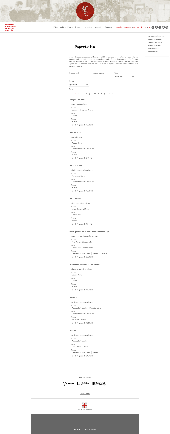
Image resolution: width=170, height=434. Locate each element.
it (149, 27)
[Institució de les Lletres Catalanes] (91, 384)
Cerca (71, 89)
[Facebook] (159, 27)
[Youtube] (166, 27)
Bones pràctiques (155, 39)
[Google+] (163, 27)
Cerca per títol (74, 73)
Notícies (88, 27)
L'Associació (58, 27)
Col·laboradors (85, 394)
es (138, 27)
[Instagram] (156, 27)
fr (141, 27)
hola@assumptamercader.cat (82, 302)
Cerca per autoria (97, 73)
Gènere (71, 81)
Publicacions (153, 49)
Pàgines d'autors (74, 27)
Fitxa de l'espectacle (78, 125)
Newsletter (127, 27)
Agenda (98, 27)
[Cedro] (68, 384)
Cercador (119, 27)
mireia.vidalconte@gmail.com (82, 170)
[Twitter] (152, 27)
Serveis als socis (155, 42)
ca (134, 27)
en (145, 27)
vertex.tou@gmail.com (79, 104)
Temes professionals (156, 36)
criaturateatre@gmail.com (80, 203)
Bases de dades (154, 45)
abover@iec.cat (76, 137)
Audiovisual (153, 52)
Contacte (108, 27)
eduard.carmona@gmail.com (81, 269)
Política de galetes (90, 429)
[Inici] (11, 27)
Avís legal (77, 429)
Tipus (116, 73)
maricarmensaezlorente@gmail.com (84, 236)
